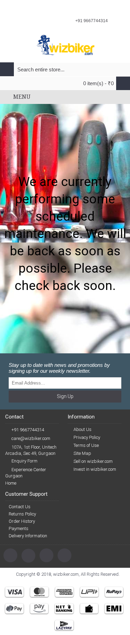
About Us (82, 429)
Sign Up (65, 396)
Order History (22, 521)
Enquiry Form (24, 461)
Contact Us (20, 506)
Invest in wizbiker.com (94, 469)
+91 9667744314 (27, 429)
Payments (18, 528)
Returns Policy (22, 514)
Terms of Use (86, 445)
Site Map (82, 453)
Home (10, 483)
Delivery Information (28, 535)
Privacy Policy (86, 437)
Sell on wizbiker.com (93, 461)
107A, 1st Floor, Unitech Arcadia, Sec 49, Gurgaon (31, 450)
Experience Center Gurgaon (25, 472)
